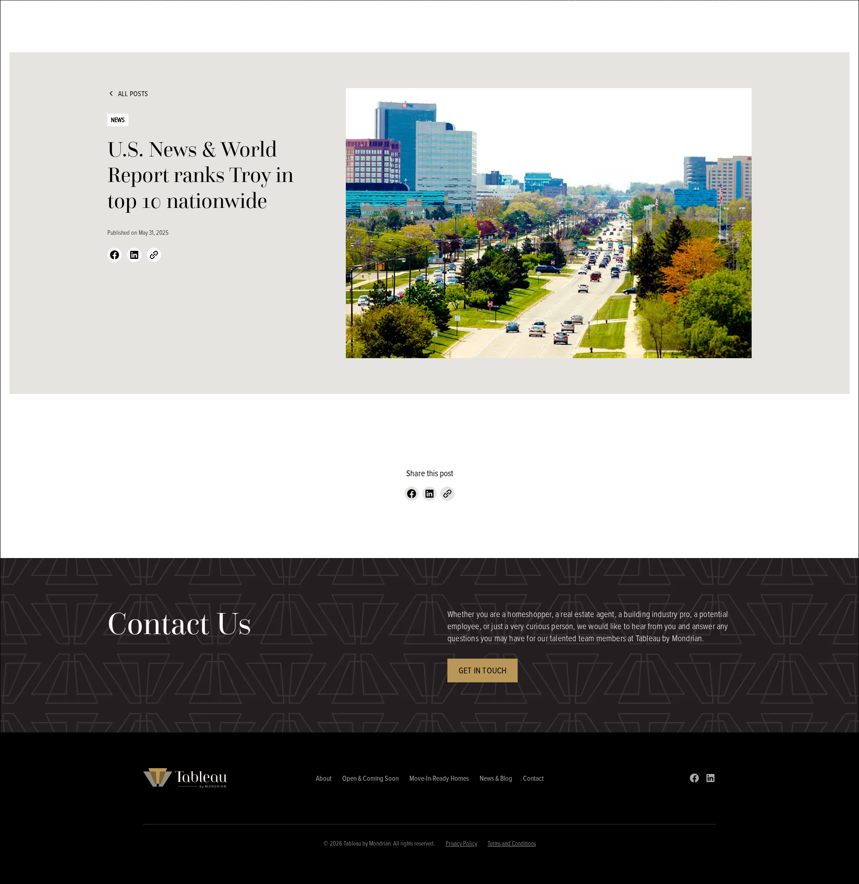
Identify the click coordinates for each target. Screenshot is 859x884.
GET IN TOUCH (482, 670)
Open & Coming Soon (370, 778)
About (324, 778)
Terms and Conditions (512, 843)
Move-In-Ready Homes (439, 778)
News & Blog (496, 778)
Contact (533, 778)
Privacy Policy (461, 843)
